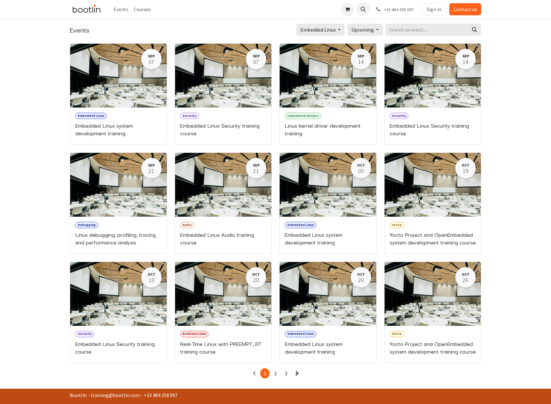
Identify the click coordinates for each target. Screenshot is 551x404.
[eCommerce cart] (347, 9)
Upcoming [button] (363, 29)
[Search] (474, 30)
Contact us (465, 9)
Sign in (434, 9)
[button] (363, 9)
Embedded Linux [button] (318, 29)
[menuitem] (121, 9)
